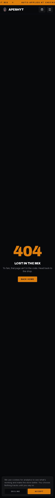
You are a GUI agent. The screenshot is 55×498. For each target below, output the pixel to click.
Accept (39, 491)
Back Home (27, 279)
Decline (15, 491)
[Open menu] (50, 9)
